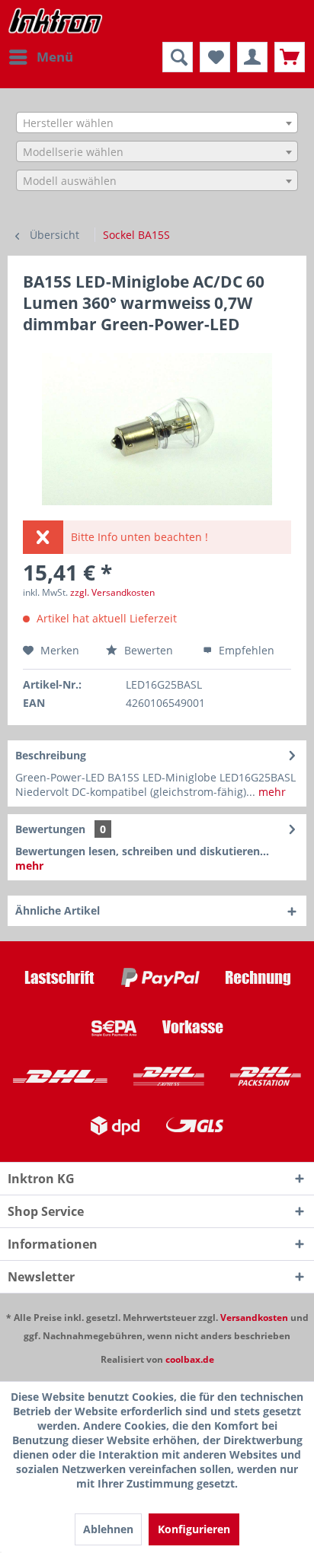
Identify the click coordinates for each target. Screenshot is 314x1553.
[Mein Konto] (252, 57)
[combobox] (157, 122)
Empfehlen (245, 650)
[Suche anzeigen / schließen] (177, 57)
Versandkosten (254, 1317)
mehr (270, 791)
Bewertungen (50, 829)
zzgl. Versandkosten (112, 592)
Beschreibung (50, 755)
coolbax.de (189, 1359)
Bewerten (148, 650)
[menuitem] (40, 57)
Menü (55, 56)
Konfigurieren (194, 1529)
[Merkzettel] (215, 57)
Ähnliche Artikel (57, 910)
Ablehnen (108, 1529)
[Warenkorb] (289, 57)
